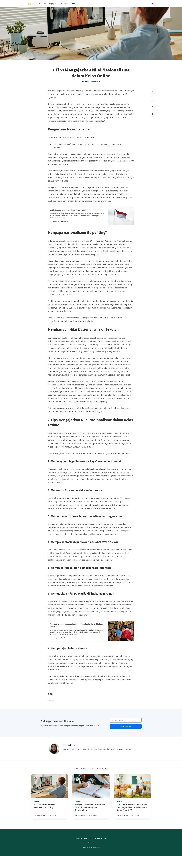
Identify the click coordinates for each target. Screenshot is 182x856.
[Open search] (147, 3)
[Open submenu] (73, 3)
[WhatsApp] (152, 99)
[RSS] (93, 843)
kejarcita (64, 3)
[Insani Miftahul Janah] (118, 779)
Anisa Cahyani (69, 744)
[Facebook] (152, 113)
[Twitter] (152, 106)
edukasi (36, 801)
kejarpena (53, 3)
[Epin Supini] (35, 779)
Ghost (105, 838)
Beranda (42, 3)
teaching (85, 82)
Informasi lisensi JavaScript (91, 847)
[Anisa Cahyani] (54, 748)
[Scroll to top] (152, 91)
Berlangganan (126, 726)
